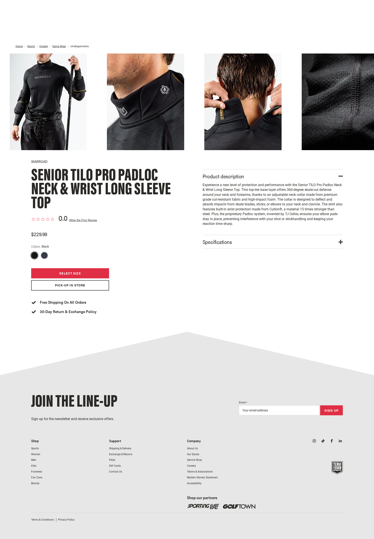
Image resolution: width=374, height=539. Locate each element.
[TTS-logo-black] (337, 472)
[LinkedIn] (340, 441)
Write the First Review (83, 220)
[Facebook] (331, 441)
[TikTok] (323, 441)
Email (243, 402)
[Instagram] (314, 441)
